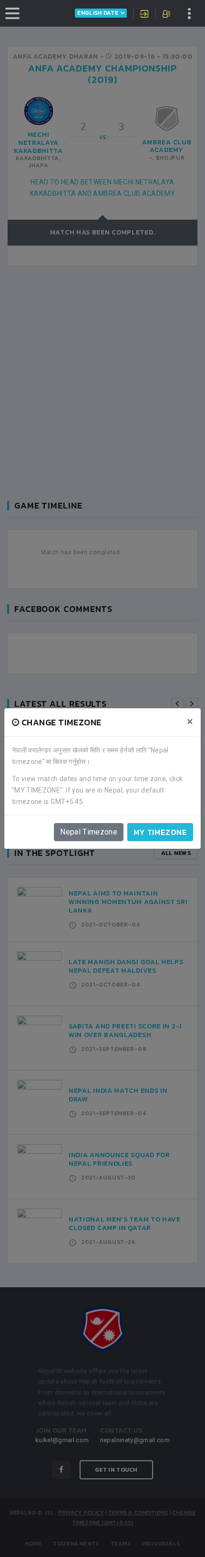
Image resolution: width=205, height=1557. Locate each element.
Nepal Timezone (88, 831)
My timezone (160, 832)
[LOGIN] (144, 15)
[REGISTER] (167, 15)
